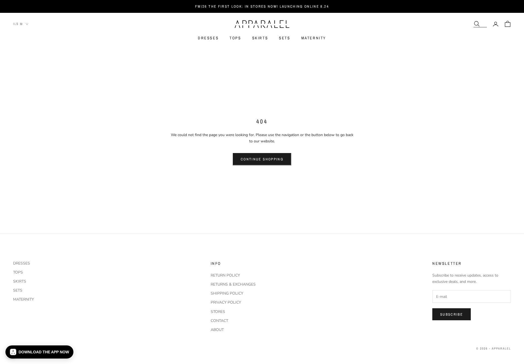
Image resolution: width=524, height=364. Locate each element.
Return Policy (225, 275)
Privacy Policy (226, 302)
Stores (218, 311)
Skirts (260, 38)
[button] (39, 352)
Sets (284, 38)
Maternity (313, 38)
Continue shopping (262, 159)
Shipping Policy (227, 293)
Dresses (208, 38)
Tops (235, 38)
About (217, 329)
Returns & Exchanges (233, 284)
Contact (219, 320)
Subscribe (451, 314)
